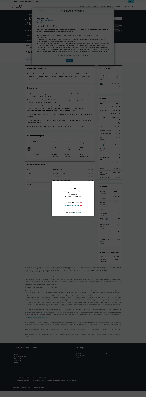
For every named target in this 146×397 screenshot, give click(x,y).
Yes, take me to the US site (72, 202)
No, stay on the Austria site (71, 205)
